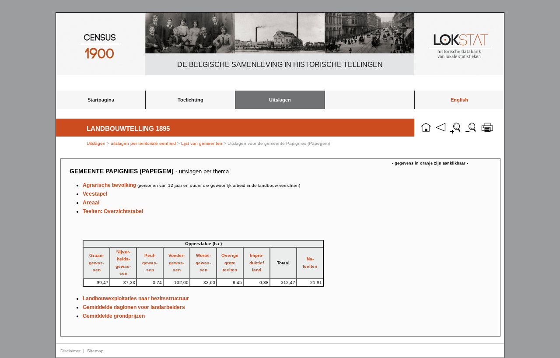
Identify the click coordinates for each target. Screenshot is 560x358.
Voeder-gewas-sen (176, 262)
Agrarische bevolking (191, 185)
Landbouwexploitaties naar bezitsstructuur (136, 298)
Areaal (91, 203)
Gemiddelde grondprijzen (114, 316)
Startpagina (101, 99)
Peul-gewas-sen (150, 262)
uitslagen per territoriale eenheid (144, 143)
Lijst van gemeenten (201, 143)
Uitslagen (280, 99)
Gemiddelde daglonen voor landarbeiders (134, 307)
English (459, 99)
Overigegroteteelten (229, 262)
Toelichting (190, 99)
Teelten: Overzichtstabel (113, 211)
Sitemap (95, 350)
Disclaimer (70, 350)
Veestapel (95, 194)
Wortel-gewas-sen (203, 262)
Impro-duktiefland (256, 262)
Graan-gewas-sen (96, 262)
